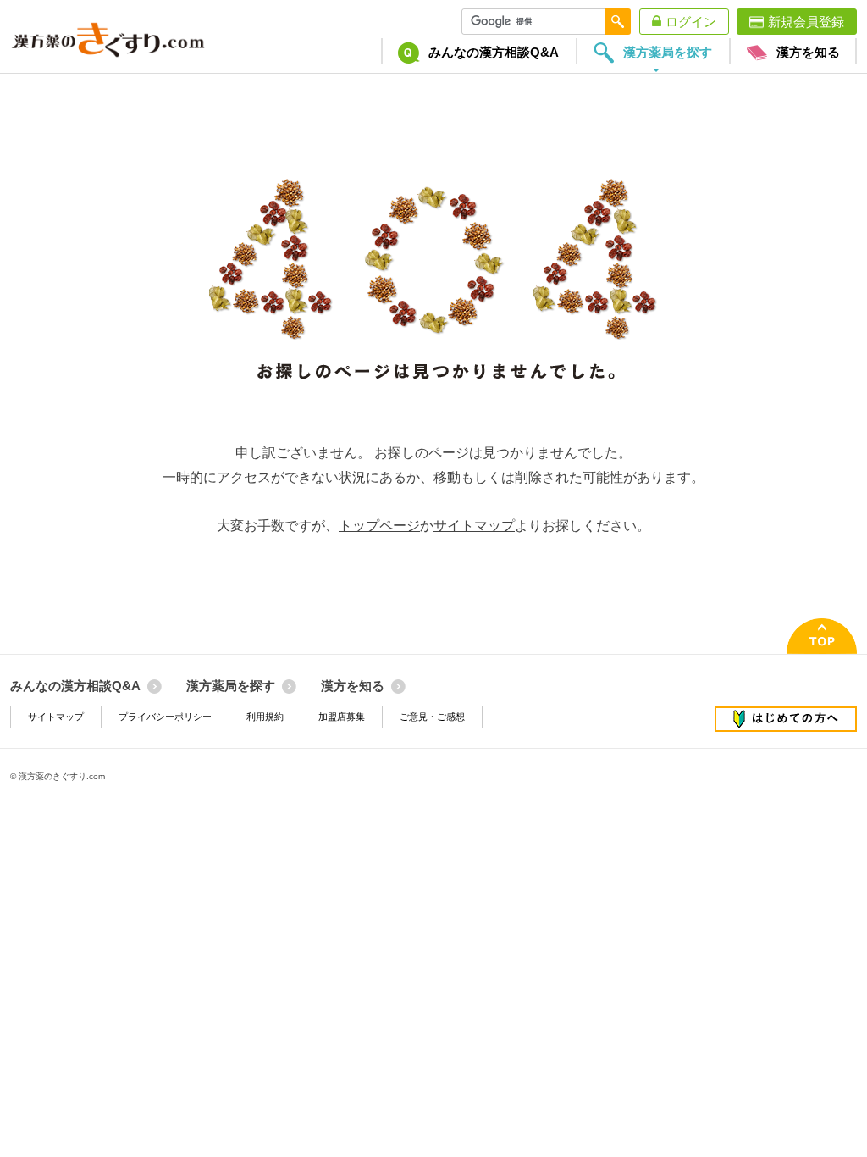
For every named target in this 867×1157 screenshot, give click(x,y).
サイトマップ (474, 525)
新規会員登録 (806, 21)
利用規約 (265, 716)
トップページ (379, 525)
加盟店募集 (341, 716)
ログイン (690, 21)
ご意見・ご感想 (432, 716)
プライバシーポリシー (165, 716)
